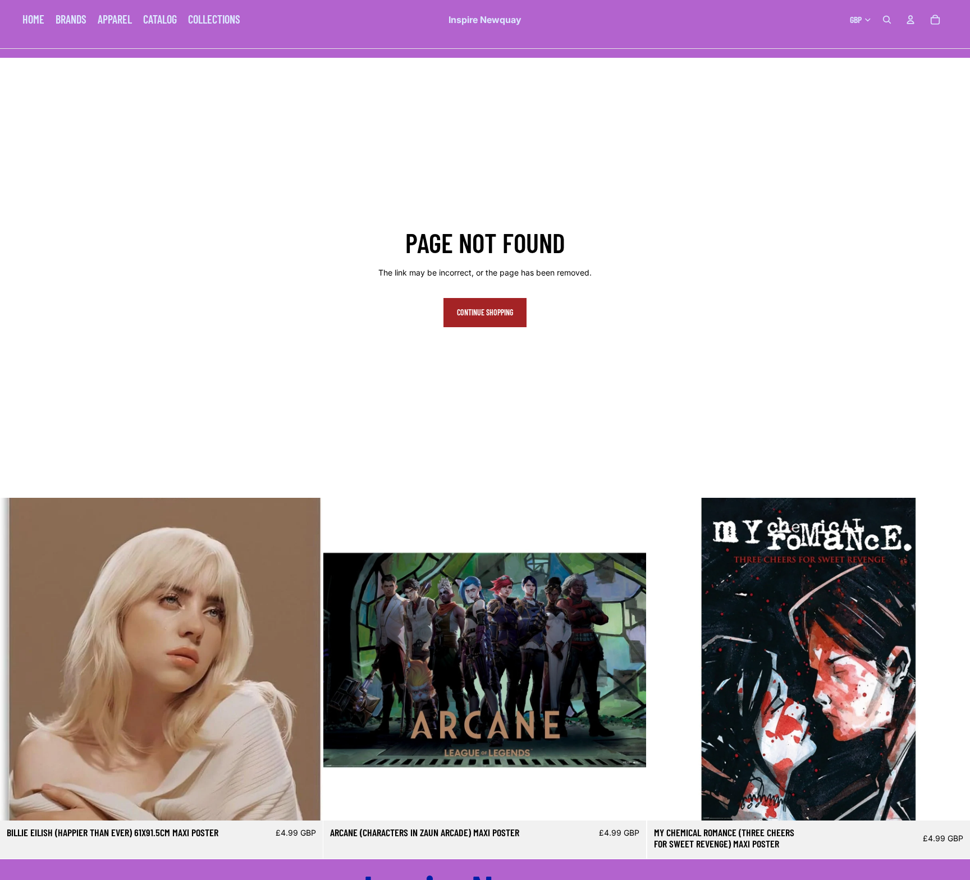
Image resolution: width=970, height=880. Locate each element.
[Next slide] (306, 659)
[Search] (887, 19)
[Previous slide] (17, 659)
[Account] (910, 19)
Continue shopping (485, 312)
